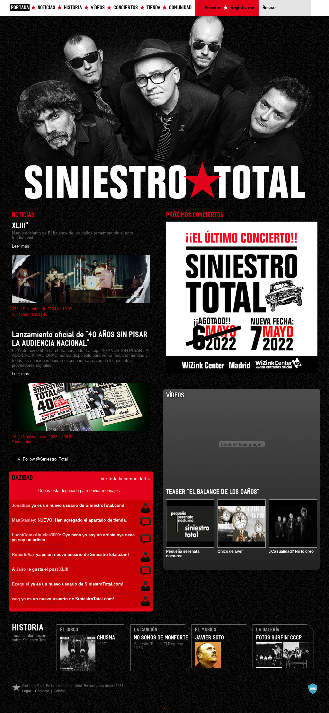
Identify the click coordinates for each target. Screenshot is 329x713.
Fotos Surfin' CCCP (279, 637)
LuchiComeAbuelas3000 (36, 535)
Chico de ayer (230, 551)
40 (45, 314)
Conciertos (125, 7)
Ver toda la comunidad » (125, 478)
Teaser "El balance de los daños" (212, 492)
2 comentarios (24, 442)
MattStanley (23, 520)
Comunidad (180, 7)
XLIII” (20, 226)
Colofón (60, 691)
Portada (20, 7)
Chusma (106, 637)
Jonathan (21, 505)
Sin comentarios (26, 314)
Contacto (42, 691)
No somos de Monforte (161, 637)
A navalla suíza (312, 688)
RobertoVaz (23, 554)
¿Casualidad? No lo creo (291, 551)
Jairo (21, 569)
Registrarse (242, 7)
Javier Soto (209, 637)
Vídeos (98, 7)
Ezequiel (20, 584)
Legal (26, 691)
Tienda (153, 7)
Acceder (213, 7)
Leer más (20, 246)
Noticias (46, 7)
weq (16, 598)
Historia (73, 7)
